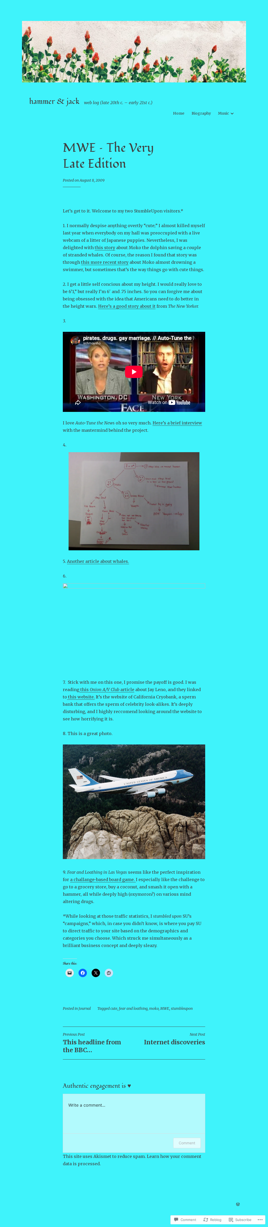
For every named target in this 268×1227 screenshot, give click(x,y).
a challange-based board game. (103, 879)
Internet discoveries (174, 1039)
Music (223, 113)
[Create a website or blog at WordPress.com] (238, 1204)
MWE (164, 1008)
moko (154, 1008)
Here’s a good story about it (126, 306)
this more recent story (105, 262)
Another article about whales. (98, 561)
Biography (201, 113)
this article (106, 689)
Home (178, 113)
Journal (85, 1008)
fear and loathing (133, 1008)
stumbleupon (182, 1008)
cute (113, 1008)
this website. (81, 696)
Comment (187, 1143)
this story (105, 247)
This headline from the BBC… (92, 1043)
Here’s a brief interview (177, 422)
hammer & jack (54, 101)
